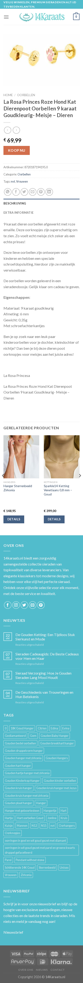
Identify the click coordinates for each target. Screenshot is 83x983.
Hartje (9, 818)
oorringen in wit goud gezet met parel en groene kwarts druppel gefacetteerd (40, 850)
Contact (57, 969)
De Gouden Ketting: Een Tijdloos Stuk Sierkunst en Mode (45, 636)
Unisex (64, 867)
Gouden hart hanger (18, 765)
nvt (13, 181)
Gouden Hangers (57, 758)
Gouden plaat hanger (18, 803)
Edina (54, 728)
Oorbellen (26, 95)
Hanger (41, 803)
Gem (33, 735)
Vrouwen (22, 181)
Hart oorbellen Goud (30, 818)
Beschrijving (14, 203)
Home (8, 95)
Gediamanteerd (15, 735)
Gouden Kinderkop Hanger (22, 780)
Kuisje (9, 825)
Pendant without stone (30, 860)
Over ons (25, 969)
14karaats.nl (13, 558)
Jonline (51, 818)
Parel (8, 860)
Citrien (42, 728)
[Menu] (6, 17)
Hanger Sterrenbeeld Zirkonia (17, 488)
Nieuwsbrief (13, 932)
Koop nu (16, 150)
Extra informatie (18, 212)
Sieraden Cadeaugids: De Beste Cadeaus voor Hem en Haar (47, 656)
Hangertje (50, 810)
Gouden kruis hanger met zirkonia (26, 795)
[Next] (79, 485)
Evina (65, 728)
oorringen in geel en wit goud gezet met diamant (35, 840)
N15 (43, 825)
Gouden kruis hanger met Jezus (56, 788)
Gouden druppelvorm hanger (24, 750)
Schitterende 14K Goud (20, 867)
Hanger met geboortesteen (22, 810)
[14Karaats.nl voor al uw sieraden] (41, 17)
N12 (34, 825)
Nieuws (41, 969)
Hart (63, 810)
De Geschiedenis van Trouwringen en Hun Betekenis (44, 694)
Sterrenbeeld (47, 867)
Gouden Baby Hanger (54, 735)
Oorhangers (67, 825)
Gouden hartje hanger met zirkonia (27, 773)
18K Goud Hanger (22, 728)
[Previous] (3, 485)
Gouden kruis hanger (18, 788)
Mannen (22, 825)
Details (14, 519)
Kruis (64, 818)
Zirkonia (26, 875)
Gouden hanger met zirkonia (23, 758)
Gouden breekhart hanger (57, 743)
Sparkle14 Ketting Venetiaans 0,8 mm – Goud (58, 490)
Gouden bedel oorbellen (20, 743)
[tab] (41, 203)
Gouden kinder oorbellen (60, 780)
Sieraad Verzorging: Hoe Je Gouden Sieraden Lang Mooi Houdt (43, 675)
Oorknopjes (12, 833)
